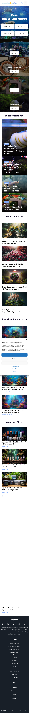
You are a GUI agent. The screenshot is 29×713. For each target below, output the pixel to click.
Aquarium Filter (14, 643)
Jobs (14, 702)
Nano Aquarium (21, 26)
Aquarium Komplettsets (7, 391)
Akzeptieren (14, 354)
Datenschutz (14, 691)
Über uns (14, 698)
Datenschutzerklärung (16, 368)
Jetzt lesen (14, 53)
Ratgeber (7, 143)
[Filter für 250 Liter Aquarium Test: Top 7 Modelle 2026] (14, 606)
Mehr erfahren (17, 634)
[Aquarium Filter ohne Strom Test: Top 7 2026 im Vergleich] (14, 440)
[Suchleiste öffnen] (22, 3)
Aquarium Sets (7, 26)
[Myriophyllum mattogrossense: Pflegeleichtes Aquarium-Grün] (14, 305)
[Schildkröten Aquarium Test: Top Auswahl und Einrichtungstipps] (14, 385)
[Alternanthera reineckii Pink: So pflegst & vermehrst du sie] (14, 259)
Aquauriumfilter (7, 33)
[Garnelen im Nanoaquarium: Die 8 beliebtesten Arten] (14, 211)
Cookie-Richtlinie (15, 366)
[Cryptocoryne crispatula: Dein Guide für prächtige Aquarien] (14, 236)
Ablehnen (14, 359)
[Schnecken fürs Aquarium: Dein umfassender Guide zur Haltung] (14, 155)
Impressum (14, 371)
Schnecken (14, 677)
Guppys (14, 660)
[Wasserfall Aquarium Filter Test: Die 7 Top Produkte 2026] (14, 463)
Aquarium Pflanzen (14, 649)
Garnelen (21, 33)
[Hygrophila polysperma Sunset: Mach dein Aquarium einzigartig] (14, 282)
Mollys (14, 666)
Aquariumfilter (5, 446)
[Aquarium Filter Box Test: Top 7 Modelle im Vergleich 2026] (14, 485)
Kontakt (14, 694)
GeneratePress (24, 711)
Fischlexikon (14, 655)
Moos (14, 669)
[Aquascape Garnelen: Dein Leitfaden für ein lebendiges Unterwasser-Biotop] (14, 173)
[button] (27, 339)
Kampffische (14, 663)
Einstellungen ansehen (14, 363)
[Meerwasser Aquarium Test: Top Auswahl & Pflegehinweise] (14, 408)
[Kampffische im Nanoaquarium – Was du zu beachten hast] (14, 192)
